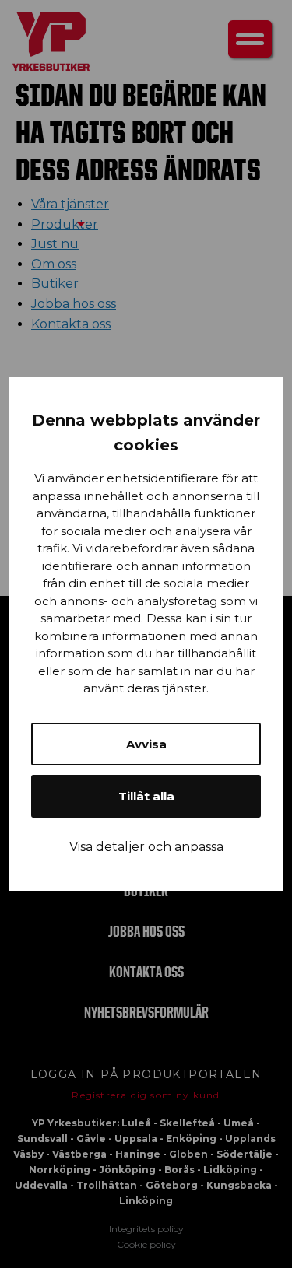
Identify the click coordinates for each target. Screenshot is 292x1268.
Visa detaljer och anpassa (146, 846)
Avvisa (146, 744)
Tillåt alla (146, 796)
